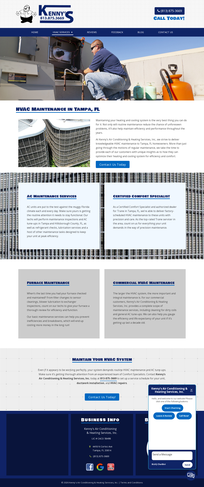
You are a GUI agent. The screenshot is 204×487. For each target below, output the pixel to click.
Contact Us (165, 32)
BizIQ (154, 464)
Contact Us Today (112, 164)
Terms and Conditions (131, 482)
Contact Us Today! (102, 397)
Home (34, 32)
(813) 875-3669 (171, 11)
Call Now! (184, 415)
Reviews (92, 32)
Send (187, 464)
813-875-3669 (108, 378)
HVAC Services (61, 32)
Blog (141, 32)
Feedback (117, 32)
